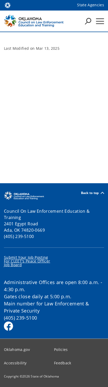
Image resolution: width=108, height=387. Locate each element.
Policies (61, 349)
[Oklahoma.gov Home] (7, 4)
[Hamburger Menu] (100, 21)
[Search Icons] (88, 21)
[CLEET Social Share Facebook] (8, 326)
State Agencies (90, 4)
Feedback (62, 362)
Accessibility (15, 362)
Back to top (90, 193)
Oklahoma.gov (17, 349)
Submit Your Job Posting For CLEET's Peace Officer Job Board (27, 261)
